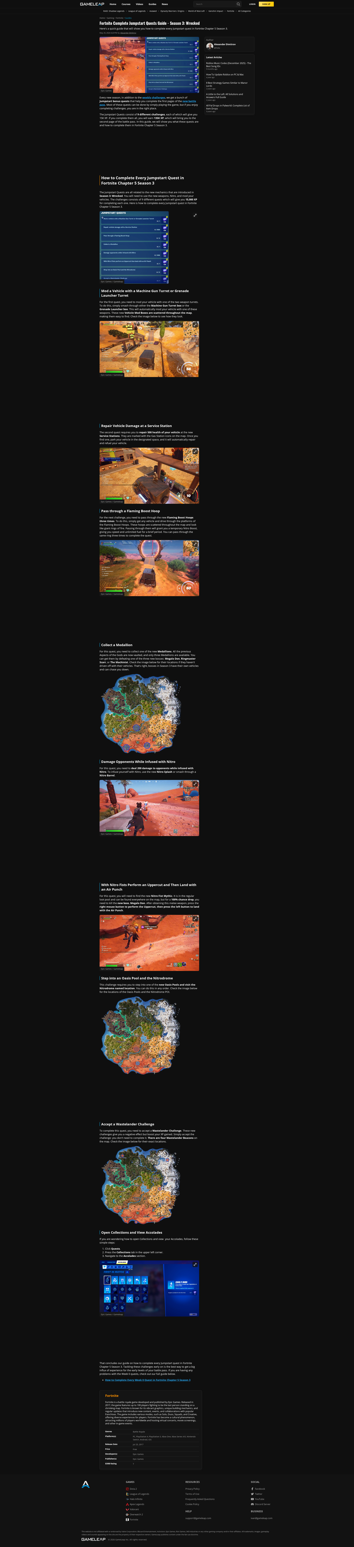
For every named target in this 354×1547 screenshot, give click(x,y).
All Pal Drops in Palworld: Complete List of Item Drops (228, 107)
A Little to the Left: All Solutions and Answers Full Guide (224, 96)
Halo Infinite (136, 1499)
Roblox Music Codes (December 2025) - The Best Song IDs (228, 65)
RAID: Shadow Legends (113, 11)
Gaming (110, 18)
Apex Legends (137, 1504)
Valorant (134, 1509)
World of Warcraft (196, 11)
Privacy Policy (192, 1488)
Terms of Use (192, 1493)
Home (102, 18)
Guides (128, 18)
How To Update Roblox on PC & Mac (225, 74)
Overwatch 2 (136, 1514)
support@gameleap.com (198, 1518)
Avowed (153, 11)
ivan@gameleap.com (261, 1518)
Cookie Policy (192, 1504)
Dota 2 (133, 1488)
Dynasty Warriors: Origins (172, 11)
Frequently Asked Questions (200, 1499)
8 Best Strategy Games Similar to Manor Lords (227, 84)
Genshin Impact (216, 11)
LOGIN (252, 4)
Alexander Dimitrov (128, 33)
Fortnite (230, 11)
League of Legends (137, 11)
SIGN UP (266, 4)
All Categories (244, 11)
